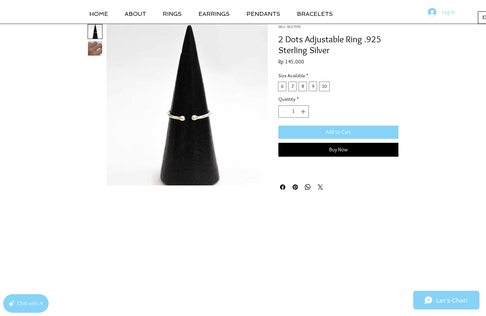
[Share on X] (320, 187)
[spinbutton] (294, 111)
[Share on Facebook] (283, 187)
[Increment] (304, 111)
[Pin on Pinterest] (295, 187)
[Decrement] (283, 111)
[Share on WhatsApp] (308, 187)
